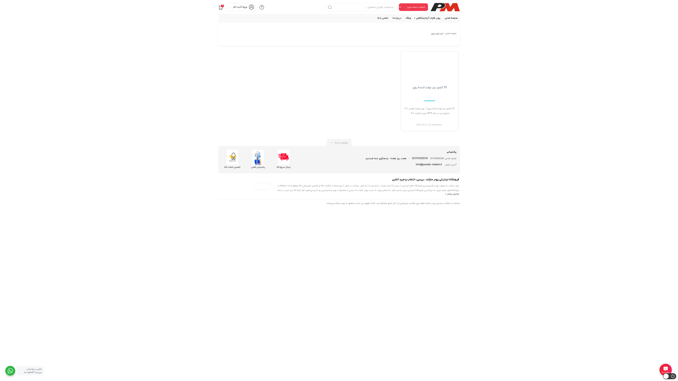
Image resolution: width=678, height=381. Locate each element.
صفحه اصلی (450, 33)
